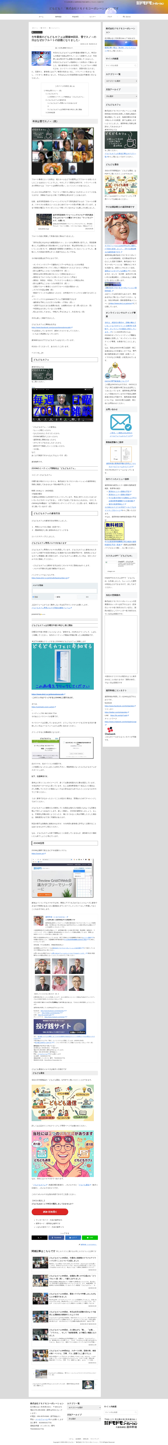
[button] (135, 65)
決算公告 (85, 1439)
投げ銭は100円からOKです (43, 1042)
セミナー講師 (87, 937)
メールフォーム (42, 1054)
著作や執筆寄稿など (116, 504)
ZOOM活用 (51, 112)
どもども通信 (84, 1185)
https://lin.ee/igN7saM (44, 1015)
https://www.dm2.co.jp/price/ (121, 303)
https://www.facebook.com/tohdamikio (52, 1011)
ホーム (71, 1439)
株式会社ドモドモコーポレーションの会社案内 (67, 948)
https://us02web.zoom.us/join (43, 707)
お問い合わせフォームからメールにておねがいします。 (68, 953)
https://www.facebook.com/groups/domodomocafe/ (51, 327)
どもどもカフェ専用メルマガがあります (63, 103)
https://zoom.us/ (38, 854)
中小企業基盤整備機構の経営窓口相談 (75, 939)
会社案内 (78, 1439)
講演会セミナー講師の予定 (119, 491)
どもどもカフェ (38, 32)
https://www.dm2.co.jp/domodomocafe (48, 694)
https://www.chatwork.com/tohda (54, 1017)
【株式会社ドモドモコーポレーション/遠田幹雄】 (121, 289)
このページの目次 (62, 86)
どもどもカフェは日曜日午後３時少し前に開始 (65, 109)
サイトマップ (95, 1439)
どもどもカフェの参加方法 (56, 100)
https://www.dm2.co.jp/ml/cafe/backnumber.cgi (49, 578)
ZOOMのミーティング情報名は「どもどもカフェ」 (67, 97)
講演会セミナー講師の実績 (119, 495)
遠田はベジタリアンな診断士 (116, 271)
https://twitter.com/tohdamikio (51, 1013)
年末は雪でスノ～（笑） (54, 90)
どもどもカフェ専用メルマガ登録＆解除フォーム (51, 608)
